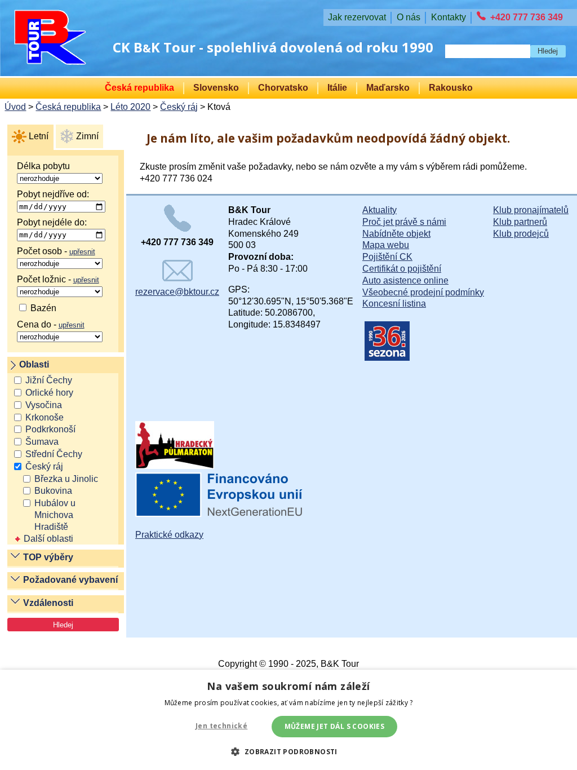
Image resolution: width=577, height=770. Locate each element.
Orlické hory (49, 392)
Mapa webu (385, 245)
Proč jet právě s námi (404, 222)
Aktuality (379, 210)
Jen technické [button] (221, 726)
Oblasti (34, 364)
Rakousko (451, 87)
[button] (288, 751)
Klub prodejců (521, 233)
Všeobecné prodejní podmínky (423, 292)
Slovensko (216, 87)
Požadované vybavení (70, 580)
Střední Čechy (53, 454)
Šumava (42, 441)
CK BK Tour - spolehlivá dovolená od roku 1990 (273, 47)
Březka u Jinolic (66, 479)
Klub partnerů (520, 222)
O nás (408, 17)
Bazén (42, 308)
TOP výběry (48, 557)
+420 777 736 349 (526, 17)
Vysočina (43, 405)
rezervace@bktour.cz (177, 292)
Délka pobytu (43, 166)
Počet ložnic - (58, 279)
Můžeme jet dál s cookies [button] (335, 726)
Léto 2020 (130, 107)
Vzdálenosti (48, 603)
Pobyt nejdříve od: (53, 194)
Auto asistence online (405, 280)
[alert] (288, 720)
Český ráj (179, 107)
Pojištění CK (387, 257)
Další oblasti (48, 538)
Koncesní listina (394, 303)
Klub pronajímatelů (531, 210)
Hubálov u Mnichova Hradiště (55, 515)
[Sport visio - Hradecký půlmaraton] (174, 466)
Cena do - (51, 324)
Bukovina (53, 490)
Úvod (15, 107)
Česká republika (139, 87)
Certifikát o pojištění (401, 268)
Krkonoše (44, 417)
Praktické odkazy (169, 534)
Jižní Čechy (48, 380)
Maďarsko (388, 87)
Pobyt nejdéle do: (52, 222)
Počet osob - (56, 251)
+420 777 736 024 (176, 178)
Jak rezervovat (357, 17)
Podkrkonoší (50, 429)
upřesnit (82, 251)
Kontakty (448, 17)
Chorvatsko (283, 87)
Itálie (337, 87)
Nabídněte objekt (396, 233)
